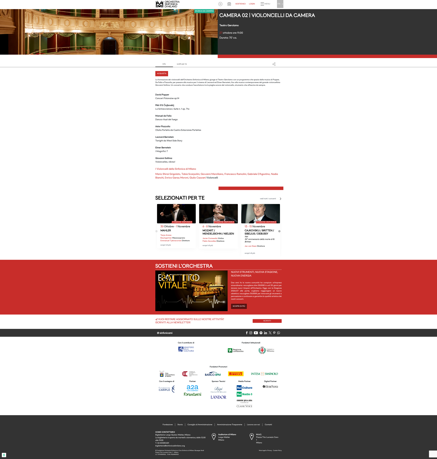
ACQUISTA (161, 74)
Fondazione (168, 425)
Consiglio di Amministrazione (200, 425)
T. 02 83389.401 (162, 443)
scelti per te (182, 64)
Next (279, 231)
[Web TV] (220, 4)
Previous (156, 231)
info (164, 64)
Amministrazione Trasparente (229, 425)
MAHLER (165, 231)
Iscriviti (267, 321)
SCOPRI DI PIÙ (239, 306)
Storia (180, 425)
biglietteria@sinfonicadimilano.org (170, 446)
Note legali (262, 450)
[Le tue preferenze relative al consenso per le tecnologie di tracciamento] (4, 455)
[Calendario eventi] (229, 4)
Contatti (268, 425)
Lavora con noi (253, 425)
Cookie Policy (277, 450)
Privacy (269, 450)
